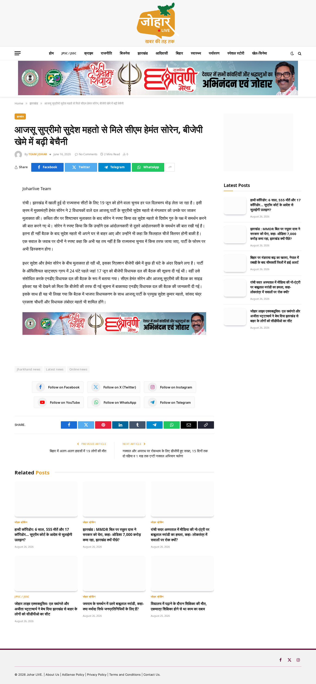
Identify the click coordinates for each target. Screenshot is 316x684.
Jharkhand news (28, 369)
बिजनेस (125, 53)
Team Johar (37, 154)
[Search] (299, 53)
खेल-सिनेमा (259, 53)
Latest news (54, 369)
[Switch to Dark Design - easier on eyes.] (292, 53)
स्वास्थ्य (196, 53)
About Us (53, 674)
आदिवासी (162, 53)
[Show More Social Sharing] (170, 167)
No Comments (88, 154)
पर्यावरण (214, 53)
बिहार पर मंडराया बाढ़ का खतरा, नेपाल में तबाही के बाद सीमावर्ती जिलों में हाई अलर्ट (274, 260)
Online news (78, 369)
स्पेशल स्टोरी (235, 53)
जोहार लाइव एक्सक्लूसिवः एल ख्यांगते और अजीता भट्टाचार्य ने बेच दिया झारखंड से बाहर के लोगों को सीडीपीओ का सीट (46, 609)
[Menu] (18, 53)
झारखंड (143, 53)
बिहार (179, 53)
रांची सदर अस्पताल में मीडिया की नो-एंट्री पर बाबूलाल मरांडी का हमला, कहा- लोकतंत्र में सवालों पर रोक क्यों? (180, 534)
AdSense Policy (73, 674)
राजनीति (106, 53)
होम (51, 53)
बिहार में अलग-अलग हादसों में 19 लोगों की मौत (78, 451)
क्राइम (88, 53)
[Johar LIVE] (158, 23)
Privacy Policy (96, 674)
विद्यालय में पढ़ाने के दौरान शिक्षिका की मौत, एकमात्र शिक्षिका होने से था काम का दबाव (179, 606)
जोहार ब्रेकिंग (21, 522)
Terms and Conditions (125, 674)
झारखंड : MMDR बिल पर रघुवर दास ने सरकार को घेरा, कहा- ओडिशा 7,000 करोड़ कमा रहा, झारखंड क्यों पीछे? (112, 534)
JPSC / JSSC (69, 53)
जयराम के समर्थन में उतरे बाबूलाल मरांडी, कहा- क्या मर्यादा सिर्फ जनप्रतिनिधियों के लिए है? (113, 606)
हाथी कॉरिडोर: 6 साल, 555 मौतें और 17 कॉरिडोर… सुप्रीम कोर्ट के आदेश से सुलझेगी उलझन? (43, 534)
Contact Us (151, 674)
